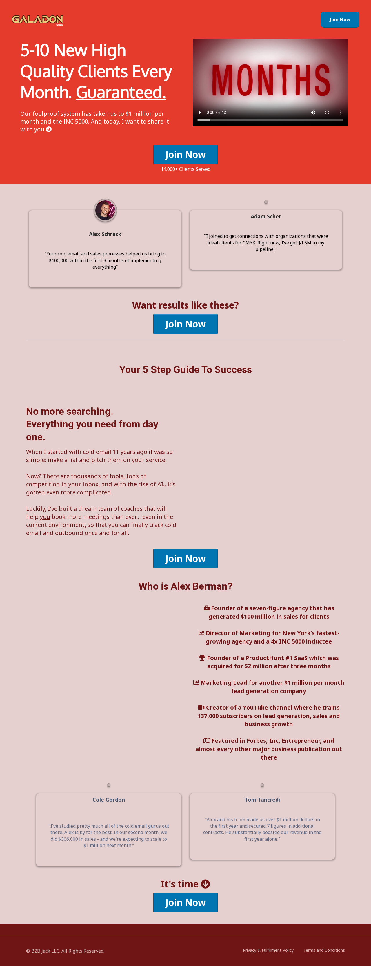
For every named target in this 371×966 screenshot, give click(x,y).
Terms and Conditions (324, 950)
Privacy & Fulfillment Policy (268, 950)
